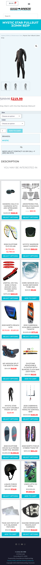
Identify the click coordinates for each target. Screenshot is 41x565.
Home (3, 35)
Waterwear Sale (17, 35)
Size (3, 112)
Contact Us (30, 560)
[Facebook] (16, 544)
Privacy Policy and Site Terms (16, 560)
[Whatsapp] (25, 544)
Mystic (5, 141)
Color (4, 120)
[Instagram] (19, 544)
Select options (10, 217)
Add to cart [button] (30, 298)
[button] (29, 4)
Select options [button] (30, 217)
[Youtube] (22, 544)
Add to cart (15, 131)
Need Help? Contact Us (13, 151)
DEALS (8, 35)
